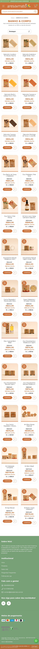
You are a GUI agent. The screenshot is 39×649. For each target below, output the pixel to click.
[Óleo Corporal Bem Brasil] (15, 356)
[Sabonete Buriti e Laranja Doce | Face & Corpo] (15, 107)
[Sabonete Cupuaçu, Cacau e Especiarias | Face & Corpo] (15, 147)
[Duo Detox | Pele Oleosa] (15, 231)
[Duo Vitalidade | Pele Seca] (34, 189)
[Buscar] (35, 11)
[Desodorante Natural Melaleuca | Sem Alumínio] (15, 272)
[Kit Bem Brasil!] (34, 479)
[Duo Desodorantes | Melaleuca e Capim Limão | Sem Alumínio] (34, 356)
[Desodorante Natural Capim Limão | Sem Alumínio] (34, 272)
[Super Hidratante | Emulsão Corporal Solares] (34, 314)
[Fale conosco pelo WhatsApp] (36, 641)
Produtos (4, 566)
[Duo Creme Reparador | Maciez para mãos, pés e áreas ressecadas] (15, 439)
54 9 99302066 (8, 589)
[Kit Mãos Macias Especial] (34, 439)
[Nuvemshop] (7, 642)
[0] (35, 6)
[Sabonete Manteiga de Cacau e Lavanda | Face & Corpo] (34, 147)
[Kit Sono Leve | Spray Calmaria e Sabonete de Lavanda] (34, 231)
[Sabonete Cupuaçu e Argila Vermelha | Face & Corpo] (34, 107)
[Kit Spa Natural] (15, 521)
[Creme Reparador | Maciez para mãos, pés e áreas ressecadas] (15, 314)
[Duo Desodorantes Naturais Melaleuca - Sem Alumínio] (34, 397)
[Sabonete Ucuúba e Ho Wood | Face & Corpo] (15, 67)
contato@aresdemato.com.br (13, 592)
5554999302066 (9, 585)
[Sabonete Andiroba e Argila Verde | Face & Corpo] (34, 67)
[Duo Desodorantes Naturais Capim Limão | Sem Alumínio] (15, 397)
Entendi (34, 646)
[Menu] (3, 6)
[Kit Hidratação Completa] (15, 481)
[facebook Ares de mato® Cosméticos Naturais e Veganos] (9, 603)
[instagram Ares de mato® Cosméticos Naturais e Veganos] (3, 603)
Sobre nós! (4, 569)
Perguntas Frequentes (8, 573)
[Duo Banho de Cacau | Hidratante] (15, 189)
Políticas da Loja (6, 576)
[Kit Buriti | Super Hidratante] (34, 522)
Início (12, 18)
